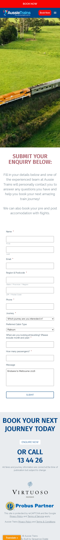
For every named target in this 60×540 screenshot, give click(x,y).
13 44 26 (30, 460)
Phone (10, 300)
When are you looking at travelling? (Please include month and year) (27, 336)
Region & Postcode (16, 273)
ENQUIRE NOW (30, 442)
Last (8, 254)
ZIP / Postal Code (13, 295)
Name (10, 231)
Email (9, 259)
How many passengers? (19, 351)
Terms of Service (36, 516)
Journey (11, 313)
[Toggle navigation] (36, 12)
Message (10, 365)
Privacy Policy (16, 516)
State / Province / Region (17, 284)
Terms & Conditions (45, 522)
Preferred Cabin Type (16, 324)
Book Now (45, 13)
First (8, 244)
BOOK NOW (30, 3)
